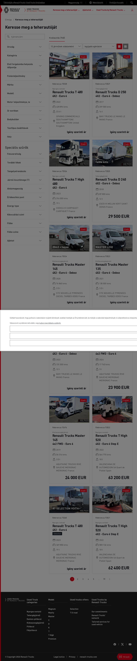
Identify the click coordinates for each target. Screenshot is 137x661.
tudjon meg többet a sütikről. (50, 323)
